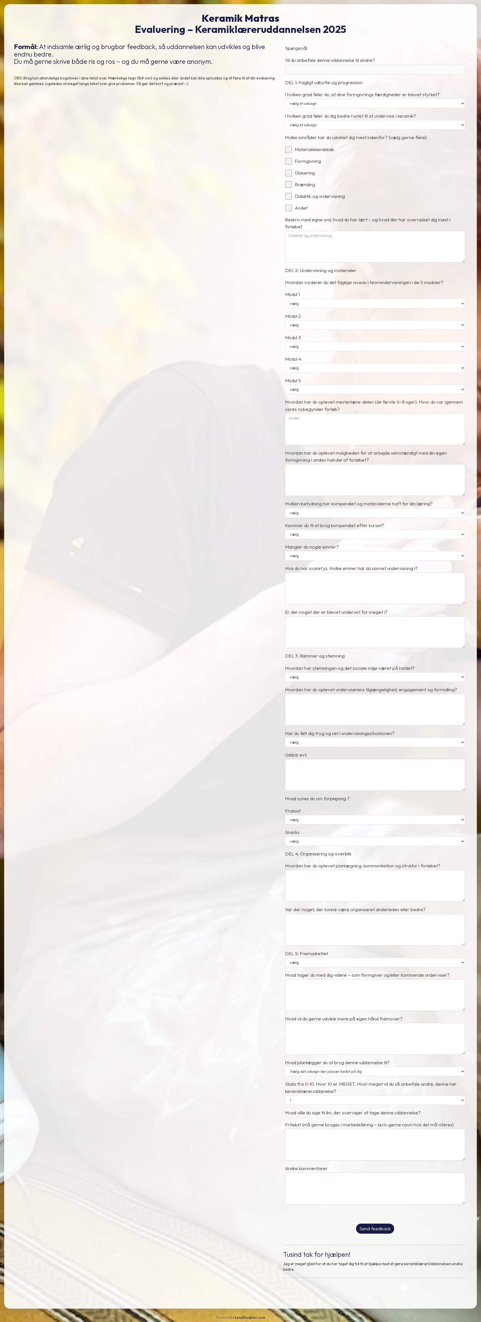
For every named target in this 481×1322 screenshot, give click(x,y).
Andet (301, 208)
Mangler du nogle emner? (312, 547)
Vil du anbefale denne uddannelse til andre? (330, 60)
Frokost (293, 811)
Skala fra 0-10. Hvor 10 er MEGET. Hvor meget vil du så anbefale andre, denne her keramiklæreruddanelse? (371, 1087)
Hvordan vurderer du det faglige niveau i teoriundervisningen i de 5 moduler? (364, 282)
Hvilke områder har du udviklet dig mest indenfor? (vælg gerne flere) (356, 137)
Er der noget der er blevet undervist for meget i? (336, 612)
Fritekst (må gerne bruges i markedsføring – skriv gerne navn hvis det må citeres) (369, 1124)
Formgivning (308, 161)
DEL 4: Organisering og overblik (318, 854)
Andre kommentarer (306, 1168)
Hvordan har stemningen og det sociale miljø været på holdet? (350, 668)
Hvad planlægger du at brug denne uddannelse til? (337, 1062)
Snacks (292, 832)
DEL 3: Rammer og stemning (315, 656)
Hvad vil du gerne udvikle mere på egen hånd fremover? (344, 1019)
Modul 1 (292, 294)
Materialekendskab (314, 149)
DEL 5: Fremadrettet (306, 953)
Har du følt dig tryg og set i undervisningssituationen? (339, 733)
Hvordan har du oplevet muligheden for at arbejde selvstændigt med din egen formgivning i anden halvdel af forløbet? (366, 456)
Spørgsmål (296, 48)
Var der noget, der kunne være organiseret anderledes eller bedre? (355, 909)
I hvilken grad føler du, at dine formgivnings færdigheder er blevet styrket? (362, 94)
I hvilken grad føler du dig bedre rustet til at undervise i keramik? (350, 116)
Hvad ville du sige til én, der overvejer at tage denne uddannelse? (353, 1112)
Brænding (305, 184)
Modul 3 (293, 337)
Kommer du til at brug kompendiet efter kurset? (334, 525)
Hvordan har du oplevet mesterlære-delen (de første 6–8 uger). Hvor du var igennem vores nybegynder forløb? (374, 405)
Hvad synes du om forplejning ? (317, 798)
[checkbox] (288, 149)
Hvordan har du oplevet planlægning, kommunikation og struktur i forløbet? (362, 866)
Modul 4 (293, 359)
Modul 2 (293, 316)
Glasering (305, 173)
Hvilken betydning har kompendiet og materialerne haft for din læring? (359, 503)
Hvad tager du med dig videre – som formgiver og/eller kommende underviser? (367, 975)
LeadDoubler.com (250, 1317)
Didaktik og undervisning (320, 196)
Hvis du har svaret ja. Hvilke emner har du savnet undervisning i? (351, 568)
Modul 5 (293, 380)
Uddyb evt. (296, 755)
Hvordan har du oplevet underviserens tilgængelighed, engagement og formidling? (371, 689)
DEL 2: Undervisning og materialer (321, 270)
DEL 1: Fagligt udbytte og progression (323, 82)
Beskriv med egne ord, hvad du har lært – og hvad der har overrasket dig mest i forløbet (367, 223)
